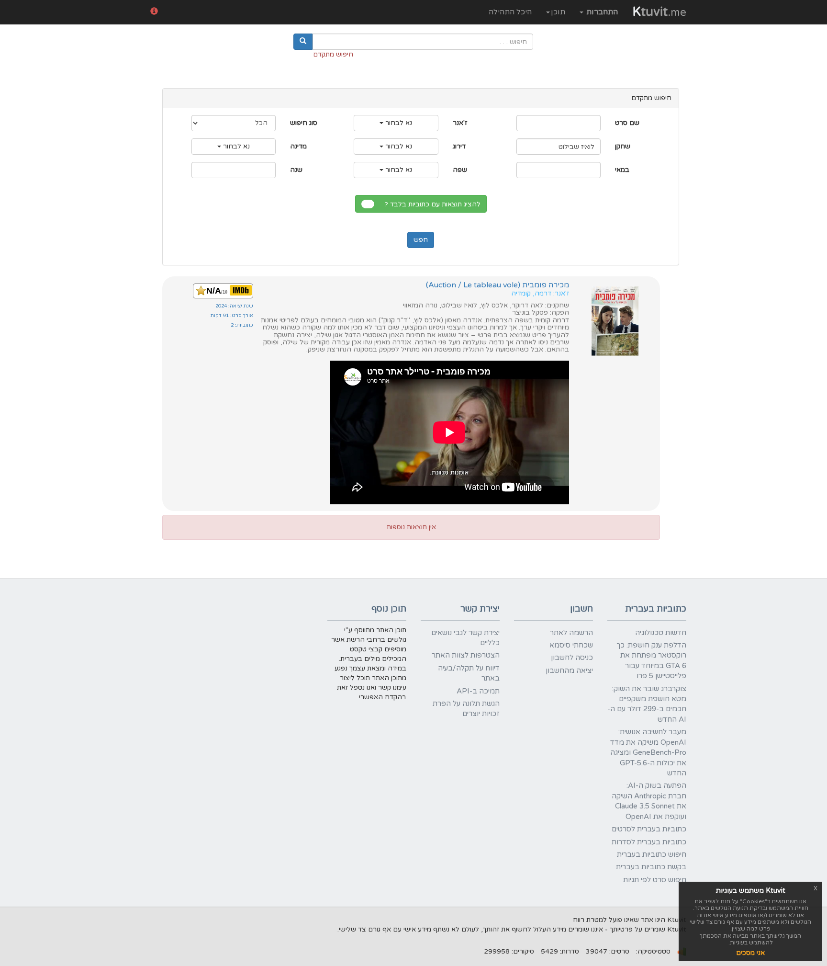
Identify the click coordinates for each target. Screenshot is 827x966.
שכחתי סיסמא (571, 645)
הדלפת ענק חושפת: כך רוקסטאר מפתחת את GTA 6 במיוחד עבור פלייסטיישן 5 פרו (651, 660)
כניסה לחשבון (572, 657)
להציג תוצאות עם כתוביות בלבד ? (434, 204)
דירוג (459, 146)
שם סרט (627, 123)
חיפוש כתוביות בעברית (651, 854)
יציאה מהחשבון (569, 670)
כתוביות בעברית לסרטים (649, 829)
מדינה (298, 146)
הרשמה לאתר (571, 632)
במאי (622, 170)
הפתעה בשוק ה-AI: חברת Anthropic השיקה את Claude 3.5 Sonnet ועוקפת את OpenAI (649, 800)
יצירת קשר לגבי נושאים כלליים (465, 637)
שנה (296, 170)
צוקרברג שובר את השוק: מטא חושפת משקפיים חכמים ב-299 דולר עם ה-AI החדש (646, 704)
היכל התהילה (510, 12)
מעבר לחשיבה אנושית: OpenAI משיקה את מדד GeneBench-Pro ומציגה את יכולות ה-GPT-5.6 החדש (648, 752)
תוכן (558, 12)
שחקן (622, 146)
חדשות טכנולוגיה (660, 632)
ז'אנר (460, 123)
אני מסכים (750, 953)
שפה (460, 170)
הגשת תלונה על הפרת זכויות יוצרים (466, 708)
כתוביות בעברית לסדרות (649, 842)
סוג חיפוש (303, 123)
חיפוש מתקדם (333, 54)
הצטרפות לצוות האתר (466, 655)
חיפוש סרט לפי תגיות (654, 879)
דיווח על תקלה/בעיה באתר (469, 673)
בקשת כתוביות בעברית (651, 867)
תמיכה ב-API (478, 691)
